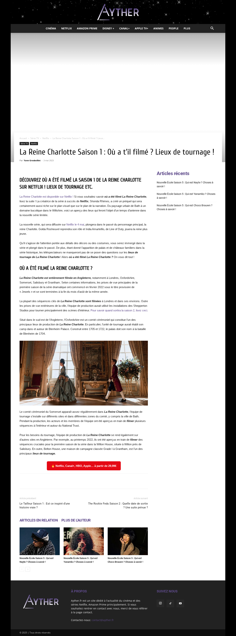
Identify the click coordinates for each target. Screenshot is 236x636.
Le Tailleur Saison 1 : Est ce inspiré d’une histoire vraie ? (45, 505)
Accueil (23, 138)
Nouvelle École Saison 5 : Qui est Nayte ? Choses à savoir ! (185, 184)
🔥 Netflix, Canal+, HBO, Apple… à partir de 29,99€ (83, 465)
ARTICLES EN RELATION (39, 520)
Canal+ (124, 28)
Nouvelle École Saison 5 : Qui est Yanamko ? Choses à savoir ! (186, 195)
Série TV (34, 138)
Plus (187, 28)
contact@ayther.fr (103, 620)
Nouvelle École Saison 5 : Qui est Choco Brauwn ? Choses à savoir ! (184, 207)
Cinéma (51, 28)
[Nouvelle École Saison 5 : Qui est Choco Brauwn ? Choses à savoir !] (128, 541)
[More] (130, 481)
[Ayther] (118, 12)
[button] (212, 28)
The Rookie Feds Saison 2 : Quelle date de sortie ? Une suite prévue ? (118, 505)
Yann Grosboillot (32, 160)
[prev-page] (22, 569)
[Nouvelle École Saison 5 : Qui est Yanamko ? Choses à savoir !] (84, 541)
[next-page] (27, 569)
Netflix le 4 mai (75, 224)
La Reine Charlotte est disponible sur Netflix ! (46, 196)
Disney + (108, 28)
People (173, 28)
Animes (158, 28)
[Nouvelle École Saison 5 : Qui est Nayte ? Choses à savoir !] (40, 541)
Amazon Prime (87, 28)
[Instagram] (160, 603)
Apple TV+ (141, 28)
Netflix (66, 28)
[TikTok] (170, 603)
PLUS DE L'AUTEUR (76, 520)
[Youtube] (180, 603)
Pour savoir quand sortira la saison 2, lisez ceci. (119, 310)
